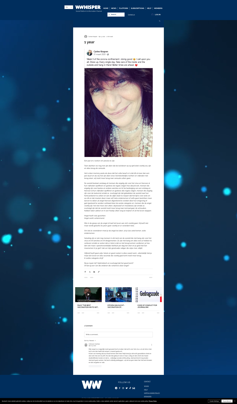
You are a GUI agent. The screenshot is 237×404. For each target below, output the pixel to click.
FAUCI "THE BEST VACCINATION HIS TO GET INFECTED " (87, 306)
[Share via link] (99, 272)
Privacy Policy (153, 401)
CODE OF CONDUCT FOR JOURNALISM (147, 306)
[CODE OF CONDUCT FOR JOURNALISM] (148, 294)
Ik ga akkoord (227, 401)
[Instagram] (123, 360)
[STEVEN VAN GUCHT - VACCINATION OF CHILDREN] (118, 294)
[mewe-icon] (134, 360)
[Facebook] (119, 360)
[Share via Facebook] (85, 272)
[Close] (235, 401)
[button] (160, 21)
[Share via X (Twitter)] (90, 272)
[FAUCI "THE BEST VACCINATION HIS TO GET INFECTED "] (88, 294)
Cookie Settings (214, 401)
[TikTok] (130, 360)
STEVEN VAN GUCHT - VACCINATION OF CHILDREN (116, 306)
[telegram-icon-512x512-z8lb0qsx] (116, 360)
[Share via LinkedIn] (94, 272)
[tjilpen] (127, 360)
